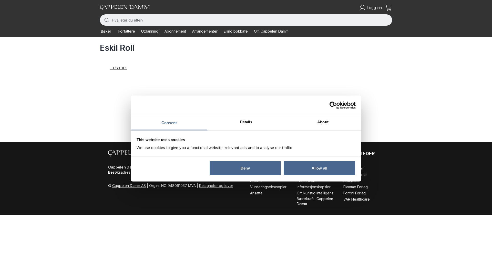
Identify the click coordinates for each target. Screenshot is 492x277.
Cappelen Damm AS (129, 185)
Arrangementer (205, 31)
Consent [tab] (169, 123)
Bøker (106, 31)
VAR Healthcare (356, 199)
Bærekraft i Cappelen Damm (315, 201)
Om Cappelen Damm (271, 31)
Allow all (319, 168)
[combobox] (246, 20)
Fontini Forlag (354, 193)
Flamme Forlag (355, 187)
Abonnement (175, 31)
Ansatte (256, 193)
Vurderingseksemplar (268, 187)
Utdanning (149, 31)
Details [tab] (246, 122)
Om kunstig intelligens (315, 193)
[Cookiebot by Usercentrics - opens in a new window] (333, 105)
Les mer (118, 67)
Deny (245, 168)
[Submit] (106, 20)
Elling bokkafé (236, 31)
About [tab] (323, 122)
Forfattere (126, 31)
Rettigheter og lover (216, 185)
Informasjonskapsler (314, 187)
